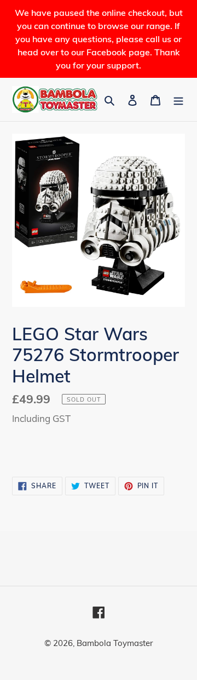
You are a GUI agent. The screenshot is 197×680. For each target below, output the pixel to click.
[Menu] (178, 99)
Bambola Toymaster (115, 643)
